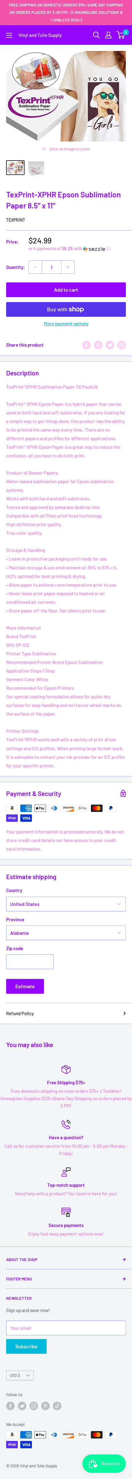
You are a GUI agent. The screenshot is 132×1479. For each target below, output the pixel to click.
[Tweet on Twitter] (110, 344)
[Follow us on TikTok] (57, 1406)
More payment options (66, 323)
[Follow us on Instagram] (33, 1406)
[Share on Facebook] (86, 344)
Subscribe (26, 1346)
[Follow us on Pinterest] (45, 1406)
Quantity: (15, 267)
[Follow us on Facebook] (10, 1406)
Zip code (14, 948)
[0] (121, 35)
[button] (77, 249)
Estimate (25, 986)
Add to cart (66, 290)
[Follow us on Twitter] (22, 1406)
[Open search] (96, 35)
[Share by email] (121, 344)
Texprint (15, 220)
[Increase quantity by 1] (67, 267)
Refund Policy (20, 1013)
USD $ (15, 1375)
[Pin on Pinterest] (98, 344)
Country (14, 890)
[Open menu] (9, 35)
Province (15, 919)
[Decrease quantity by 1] (35, 267)
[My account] (108, 35)
